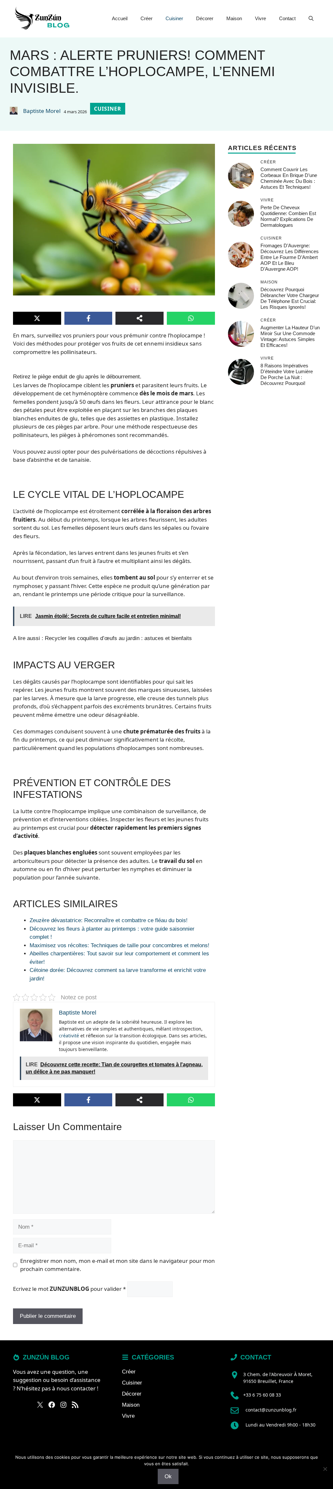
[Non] (325, 1469)
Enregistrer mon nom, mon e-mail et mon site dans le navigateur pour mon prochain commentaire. (117, 1265)
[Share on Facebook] (88, 318)
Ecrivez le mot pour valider (69, 1288)
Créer (146, 18)
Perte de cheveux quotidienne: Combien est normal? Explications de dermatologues (288, 216)
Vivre (260, 18)
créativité (69, 1035)
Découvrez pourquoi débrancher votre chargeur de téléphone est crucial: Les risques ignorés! (289, 298)
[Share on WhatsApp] (191, 318)
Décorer (204, 18)
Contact (287, 18)
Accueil (119, 18)
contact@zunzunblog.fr (271, 1410)
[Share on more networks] (139, 318)
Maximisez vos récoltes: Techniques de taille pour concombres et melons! (119, 945)
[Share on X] (37, 318)
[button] (311, 18)
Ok (168, 1476)
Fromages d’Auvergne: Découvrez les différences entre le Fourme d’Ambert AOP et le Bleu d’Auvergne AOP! (289, 257)
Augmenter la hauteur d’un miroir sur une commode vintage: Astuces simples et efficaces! (290, 336)
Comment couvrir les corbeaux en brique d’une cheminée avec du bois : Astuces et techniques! (288, 178)
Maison (234, 18)
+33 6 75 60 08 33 (262, 1395)
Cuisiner (174, 18)
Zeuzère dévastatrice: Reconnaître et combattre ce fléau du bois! (109, 920)
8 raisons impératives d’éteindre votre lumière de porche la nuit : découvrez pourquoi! (286, 374)
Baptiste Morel (41, 111)
